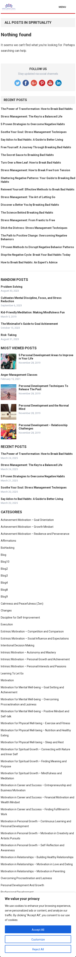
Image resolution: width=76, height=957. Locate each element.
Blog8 (4, 589)
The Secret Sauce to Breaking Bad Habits (27, 154)
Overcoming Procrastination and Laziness (26, 878)
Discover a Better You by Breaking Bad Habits (30, 204)
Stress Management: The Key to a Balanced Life (31, 116)
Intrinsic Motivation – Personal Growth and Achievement (35, 659)
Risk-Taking (9, 335)
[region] (38, 924)
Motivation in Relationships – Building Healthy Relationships (37, 857)
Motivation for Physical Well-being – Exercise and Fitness (35, 723)
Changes (6, 610)
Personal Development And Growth (22, 885)
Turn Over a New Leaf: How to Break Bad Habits (31, 162)
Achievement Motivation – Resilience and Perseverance (35, 533)
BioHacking (7, 547)
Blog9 (4, 596)
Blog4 (4, 582)
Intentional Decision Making (17, 645)
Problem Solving (11, 286)
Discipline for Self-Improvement (20, 617)
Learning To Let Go (12, 673)
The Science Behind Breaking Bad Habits (27, 212)
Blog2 (4, 568)
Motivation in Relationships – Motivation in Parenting (33, 871)
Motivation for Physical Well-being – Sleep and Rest (32, 742)
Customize (38, 939)
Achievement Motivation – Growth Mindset (27, 526)
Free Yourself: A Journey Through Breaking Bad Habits (36, 147)
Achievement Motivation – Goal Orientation (27, 519)
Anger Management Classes (19, 374)
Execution (7, 624)
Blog (3, 554)
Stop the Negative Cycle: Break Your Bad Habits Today (35, 254)
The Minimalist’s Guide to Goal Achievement (29, 323)
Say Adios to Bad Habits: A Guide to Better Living (32, 139)
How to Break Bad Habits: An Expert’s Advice (29, 262)
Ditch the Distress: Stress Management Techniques (34, 227)
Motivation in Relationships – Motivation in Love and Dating (37, 864)
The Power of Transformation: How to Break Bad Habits (37, 108)
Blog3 (4, 575)
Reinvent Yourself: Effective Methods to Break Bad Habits (37, 189)
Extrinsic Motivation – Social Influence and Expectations (35, 638)
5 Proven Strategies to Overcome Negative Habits (33, 124)
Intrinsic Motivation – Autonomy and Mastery (28, 652)
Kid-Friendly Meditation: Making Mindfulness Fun (33, 312)
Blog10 (5, 561)
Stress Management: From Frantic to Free (28, 220)
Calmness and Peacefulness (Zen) (22, 603)
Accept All (38, 929)
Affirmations (8, 540)
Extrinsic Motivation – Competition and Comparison (32, 631)
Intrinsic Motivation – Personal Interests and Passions (33, 666)
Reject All (38, 949)
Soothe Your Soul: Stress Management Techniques (34, 132)
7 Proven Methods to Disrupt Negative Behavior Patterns (37, 247)
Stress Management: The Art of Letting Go (28, 197)
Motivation (7, 680)
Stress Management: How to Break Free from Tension (35, 170)
